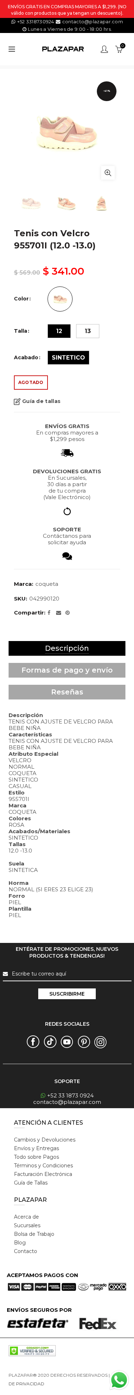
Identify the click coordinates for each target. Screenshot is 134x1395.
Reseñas (67, 692)
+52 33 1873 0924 (70, 1095)
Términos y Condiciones (43, 1165)
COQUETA (46, 583)
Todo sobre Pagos (36, 1157)
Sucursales (27, 1225)
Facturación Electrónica (43, 1174)
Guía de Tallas (31, 1183)
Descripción (67, 648)
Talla (20, 331)
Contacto (25, 1251)
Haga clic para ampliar (108, 173)
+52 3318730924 (35, 21)
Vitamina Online (62, 1383)
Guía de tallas (41, 401)
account (104, 49)
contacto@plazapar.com (92, 21)
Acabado (26, 358)
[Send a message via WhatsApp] (119, 1380)
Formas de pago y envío (67, 670)
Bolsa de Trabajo (34, 1234)
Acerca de (26, 1217)
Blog (20, 1242)
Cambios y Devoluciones (44, 1140)
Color (21, 299)
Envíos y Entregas (36, 1148)
